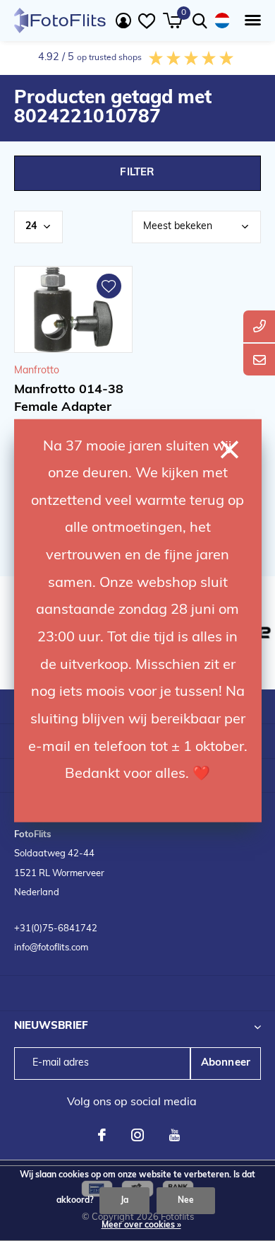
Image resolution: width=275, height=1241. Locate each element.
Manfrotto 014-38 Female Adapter (68, 399)
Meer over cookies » (141, 1225)
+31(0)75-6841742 (55, 928)
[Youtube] (174, 1134)
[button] (250, 20)
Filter (137, 173)
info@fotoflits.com (51, 947)
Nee (186, 1200)
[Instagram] (137, 1134)
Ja (124, 1200)
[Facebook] (102, 1134)
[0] (172, 20)
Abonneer (226, 1063)
